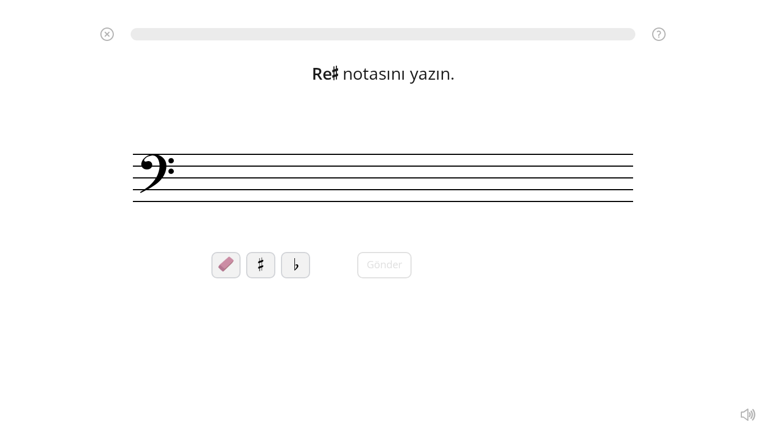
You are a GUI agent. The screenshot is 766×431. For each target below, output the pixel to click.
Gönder (384, 264)
